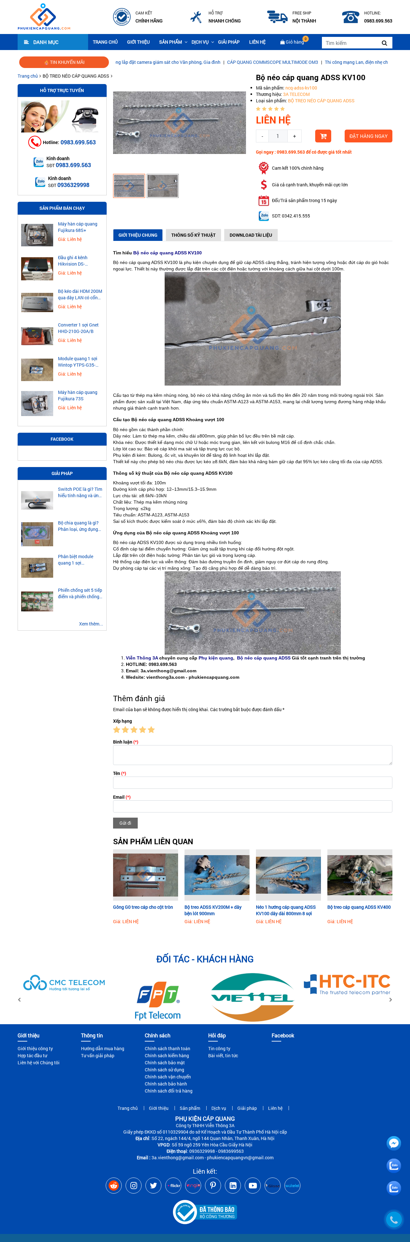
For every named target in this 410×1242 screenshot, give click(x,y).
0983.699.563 (78, 142)
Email (122, 797)
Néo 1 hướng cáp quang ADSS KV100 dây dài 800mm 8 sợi (286, 910)
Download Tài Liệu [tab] (251, 235)
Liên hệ (257, 42)
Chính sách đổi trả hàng (169, 1091)
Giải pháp (229, 42)
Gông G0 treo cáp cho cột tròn (143, 907)
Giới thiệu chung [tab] (138, 235)
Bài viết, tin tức (223, 1055)
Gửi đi (125, 823)
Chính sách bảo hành (166, 1084)
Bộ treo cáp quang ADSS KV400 (359, 907)
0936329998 (73, 185)
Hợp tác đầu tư (32, 1055)
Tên (119, 773)
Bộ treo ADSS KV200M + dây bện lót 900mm (213, 910)
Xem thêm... (91, 624)
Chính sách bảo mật (165, 1062)
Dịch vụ (200, 42)
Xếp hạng (122, 721)
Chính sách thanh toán (167, 1048)
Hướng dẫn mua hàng (102, 1048)
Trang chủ (105, 42)
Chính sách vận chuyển (168, 1077)
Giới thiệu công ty (35, 1048)
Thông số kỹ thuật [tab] (193, 235)
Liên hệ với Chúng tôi (39, 1062)
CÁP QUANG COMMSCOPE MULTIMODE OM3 (230, 62)
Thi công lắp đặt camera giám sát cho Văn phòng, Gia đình (119, 62)
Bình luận (125, 742)
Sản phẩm (170, 42)
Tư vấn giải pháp (97, 1055)
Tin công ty (219, 1048)
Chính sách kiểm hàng (167, 1055)
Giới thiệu (138, 42)
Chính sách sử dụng (164, 1070)
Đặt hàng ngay (368, 136)
